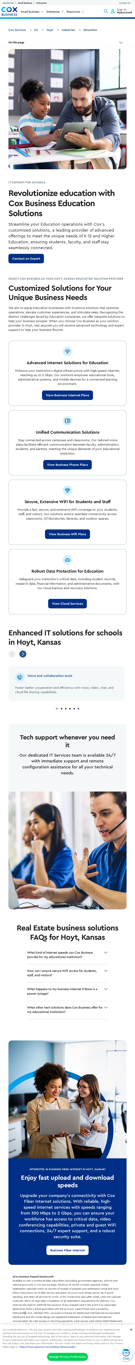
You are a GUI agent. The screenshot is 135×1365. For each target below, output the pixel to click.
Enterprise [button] (53, 11)
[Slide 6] (78, 708)
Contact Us (124, 3)
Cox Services (17, 30)
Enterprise (41, 3)
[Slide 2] (61, 708)
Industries (68, 30)
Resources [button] (73, 11)
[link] (26, 258)
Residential (8, 3)
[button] (106, 11)
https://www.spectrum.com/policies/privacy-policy (48, 1347)
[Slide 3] (65, 708)
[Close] (131, 1329)
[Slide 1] (57, 708)
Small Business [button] (30, 11)
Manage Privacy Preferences (67, 1357)
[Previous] (11, 654)
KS (36, 30)
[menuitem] (32, 12)
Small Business (25, 3)
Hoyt (50, 30)
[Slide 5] (74, 708)
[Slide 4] (70, 708)
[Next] (22, 654)
